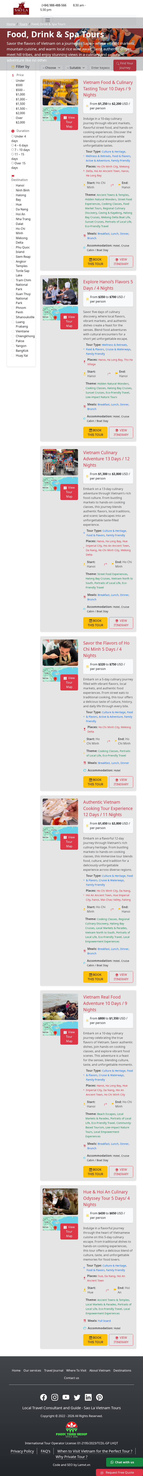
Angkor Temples (22, 263)
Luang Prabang (22, 324)
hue (100, 1276)
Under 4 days (18, 138)
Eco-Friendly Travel (97, 226)
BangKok (22, 351)
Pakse (20, 341)
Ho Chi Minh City (107, 166)
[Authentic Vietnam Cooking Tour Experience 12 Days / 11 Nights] (60, 812)
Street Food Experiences (112, 574)
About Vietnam (99, 1370)
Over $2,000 (20, 120)
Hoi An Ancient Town (107, 171)
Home (11, 24)
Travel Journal (53, 1370)
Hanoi (20, 185)
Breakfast (103, 233)
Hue (19, 204)
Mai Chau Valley (110, 899)
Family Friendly (120, 160)
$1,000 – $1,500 (21, 101)
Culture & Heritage (113, 151)
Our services (32, 1370)
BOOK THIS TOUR (95, 261)
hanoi (95, 899)
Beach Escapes (106, 1114)
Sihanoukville (25, 317)
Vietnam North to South (100, 932)
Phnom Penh (21, 310)
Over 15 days (18, 165)
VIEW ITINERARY (121, 261)
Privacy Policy (22, 1451)
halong (126, 899)
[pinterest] (99, 1397)
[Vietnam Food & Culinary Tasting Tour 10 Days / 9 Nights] (60, 92)
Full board (104, 1321)
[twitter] (77, 1397)
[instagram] (54, 1397)
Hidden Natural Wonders (100, 199)
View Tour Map (70, 122)
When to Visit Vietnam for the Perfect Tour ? (94, 1451)
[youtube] (66, 1397)
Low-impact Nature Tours (101, 397)
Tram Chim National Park (23, 284)
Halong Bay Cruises (119, 388)
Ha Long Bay (93, 175)
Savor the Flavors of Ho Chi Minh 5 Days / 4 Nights (106, 649)
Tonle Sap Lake (22, 273)
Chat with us (124, 1462)
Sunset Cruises (94, 221)
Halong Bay (21, 197)
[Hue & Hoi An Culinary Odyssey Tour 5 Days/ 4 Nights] (60, 1201)
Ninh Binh (23, 190)
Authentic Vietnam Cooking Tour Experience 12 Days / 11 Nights (108, 808)
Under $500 (20, 83)
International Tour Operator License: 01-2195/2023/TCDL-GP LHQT (71, 1443)
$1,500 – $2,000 (21, 110)
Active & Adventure (98, 160)
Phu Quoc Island (23, 249)
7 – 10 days (22, 150)
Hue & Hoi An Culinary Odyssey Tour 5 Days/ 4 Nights (106, 1198)
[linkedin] (88, 1397)
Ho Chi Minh (20, 231)
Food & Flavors (121, 156)
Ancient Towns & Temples (113, 195)
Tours (23, 24)
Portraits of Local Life (118, 221)
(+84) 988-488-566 (54, 5)
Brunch (91, 238)
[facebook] (43, 1397)
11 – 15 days (17, 156)
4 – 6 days (21, 145)
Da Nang (22, 209)
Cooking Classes (112, 204)
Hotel (116, 245)
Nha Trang (23, 219)
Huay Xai (22, 355)
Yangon (21, 346)
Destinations (122, 1370)
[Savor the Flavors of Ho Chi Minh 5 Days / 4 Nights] (60, 653)
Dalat (19, 224)
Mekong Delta (22, 240)
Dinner (124, 233)
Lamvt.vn (84, 1465)
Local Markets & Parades (111, 928)
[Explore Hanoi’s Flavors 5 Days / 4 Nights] (60, 291)
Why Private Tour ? (72, 1456)
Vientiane (22, 331)
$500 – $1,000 (20, 92)
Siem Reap (23, 257)
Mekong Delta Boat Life (115, 217)
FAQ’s (45, 1451)
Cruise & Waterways (118, 349)
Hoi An (20, 214)
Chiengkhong (25, 336)
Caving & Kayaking (110, 212)
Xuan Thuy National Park (23, 298)
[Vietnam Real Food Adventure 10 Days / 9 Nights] (60, 1007)
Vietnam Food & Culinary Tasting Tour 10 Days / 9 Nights (108, 88)
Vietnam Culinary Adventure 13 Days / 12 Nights (106, 459)
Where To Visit (76, 1370)
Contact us (71, 1378)
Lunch (115, 233)
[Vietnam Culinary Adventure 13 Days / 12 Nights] (60, 462)
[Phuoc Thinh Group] (71, 1429)
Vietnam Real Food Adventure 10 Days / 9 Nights (105, 1003)
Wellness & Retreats (98, 156)
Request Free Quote (119, 1472)
